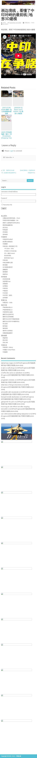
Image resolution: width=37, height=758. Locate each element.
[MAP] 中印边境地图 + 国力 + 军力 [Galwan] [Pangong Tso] (6, 135)
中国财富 (5, 352)
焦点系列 (4, 216)
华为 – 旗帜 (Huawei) (9, 253)
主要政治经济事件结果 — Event (11, 218)
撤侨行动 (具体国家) (8, 317)
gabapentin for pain (7, 402)
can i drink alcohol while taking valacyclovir (15, 414)
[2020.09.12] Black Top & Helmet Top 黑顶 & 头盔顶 (18, 110)
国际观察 (4, 335)
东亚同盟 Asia (6, 281)
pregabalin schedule (7, 380)
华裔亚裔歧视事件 (8, 333)
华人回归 (5, 324)
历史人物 (5, 342)
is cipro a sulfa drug (7, 368)
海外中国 (4, 305)
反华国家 (5, 298)
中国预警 (5, 244)
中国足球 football (8, 239)
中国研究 (4, 237)
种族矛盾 (5, 338)
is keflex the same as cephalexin (11, 373)
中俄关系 (5, 291)
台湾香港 (5, 286)
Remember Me (7, 205)
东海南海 (5, 284)
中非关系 (5, 293)
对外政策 (4, 277)
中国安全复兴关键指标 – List (10, 220)
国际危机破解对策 (8, 225)
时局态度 (5, 230)
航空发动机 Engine (9, 258)
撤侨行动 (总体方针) (8, 314)
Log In (4, 208)
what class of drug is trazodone (11, 385)
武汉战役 (5, 232)
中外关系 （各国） (8, 295)
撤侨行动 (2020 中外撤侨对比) (11, 321)
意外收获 (5, 234)
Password (4, 198)
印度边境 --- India (29, 23)
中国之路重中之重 (8, 262)
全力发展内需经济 (8, 267)
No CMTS (5, 24)
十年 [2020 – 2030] (9, 248)
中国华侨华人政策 (8, 312)
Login (11, 151)
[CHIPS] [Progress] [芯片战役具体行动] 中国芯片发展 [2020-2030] (17, 375)
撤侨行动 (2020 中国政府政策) (11, 319)
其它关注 (5, 227)
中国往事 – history (8, 347)
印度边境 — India (7, 302)
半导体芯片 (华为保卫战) (10, 251)
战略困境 (5, 269)
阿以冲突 (5, 340)
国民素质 (5, 272)
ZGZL (4, 23)
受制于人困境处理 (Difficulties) (11, 223)
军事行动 (4, 300)
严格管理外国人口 (8, 310)
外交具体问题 (6, 279)
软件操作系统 (7, 255)
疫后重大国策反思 (8, 241)
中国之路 (5, 260)
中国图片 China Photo (9, 350)
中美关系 (5, 288)
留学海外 (5, 326)
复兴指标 (5, 265)
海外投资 (5, 328)
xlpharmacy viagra (7, 363)
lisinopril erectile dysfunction (10, 397)
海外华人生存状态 (8, 330)
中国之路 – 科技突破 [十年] (10, 246)
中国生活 (4, 345)
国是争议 (5, 274)
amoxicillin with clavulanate (10, 392)
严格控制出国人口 (8, 307)
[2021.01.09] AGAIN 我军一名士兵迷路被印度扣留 (6, 110)
